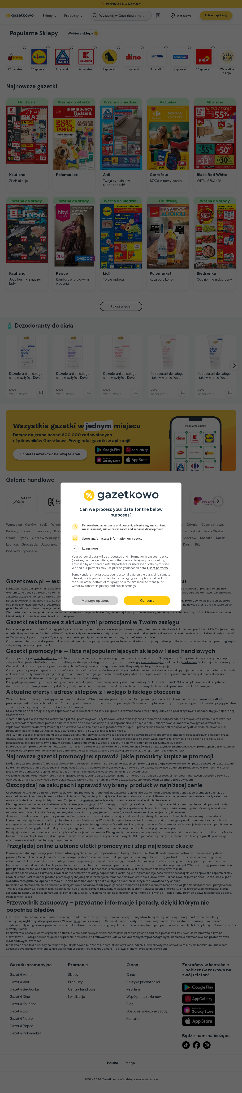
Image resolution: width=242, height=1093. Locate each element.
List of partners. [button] (157, 568)
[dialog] (121, 546)
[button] (121, 548)
